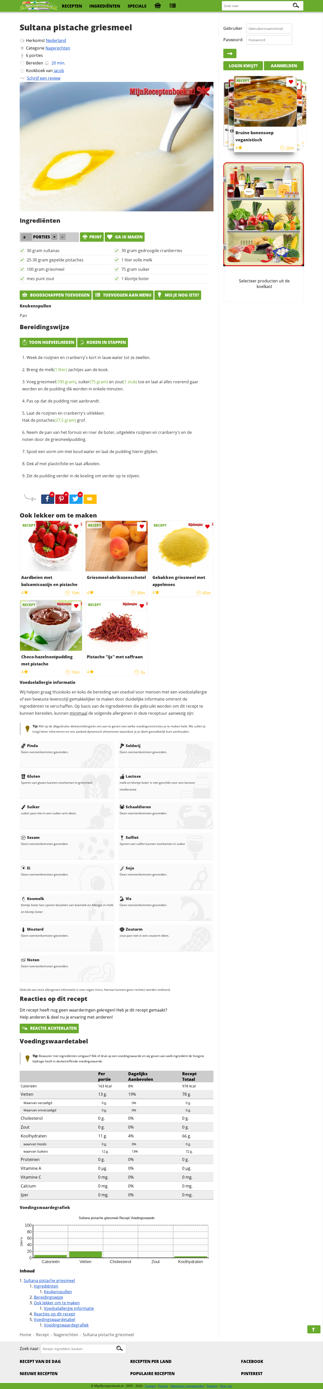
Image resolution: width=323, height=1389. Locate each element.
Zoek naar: (30, 1348)
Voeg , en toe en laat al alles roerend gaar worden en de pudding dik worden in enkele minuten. (110, 385)
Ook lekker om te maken (57, 1303)
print (95, 237)
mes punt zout (40, 278)
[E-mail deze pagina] (90, 499)
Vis (128, 898)
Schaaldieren (138, 806)
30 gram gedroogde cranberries (151, 250)
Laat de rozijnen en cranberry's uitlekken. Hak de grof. (63, 416)
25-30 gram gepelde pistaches (55, 260)
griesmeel (56, 382)
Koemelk (35, 898)
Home (25, 1334)
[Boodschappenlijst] (158, 6)
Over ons (226, 1386)
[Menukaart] (172, 6)
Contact (150, 1386)
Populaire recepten (152, 1373)
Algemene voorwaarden (187, 1386)
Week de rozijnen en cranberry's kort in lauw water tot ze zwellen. (88, 357)
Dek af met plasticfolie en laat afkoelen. (63, 463)
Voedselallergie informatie (69, 1308)
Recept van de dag (40, 1361)
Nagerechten (57, 48)
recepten (72, 6)
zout (126, 382)
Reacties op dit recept (54, 1314)
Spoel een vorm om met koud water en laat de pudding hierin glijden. (92, 451)
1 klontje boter (135, 278)
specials (137, 6)
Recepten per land (151, 1361)
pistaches (56, 420)
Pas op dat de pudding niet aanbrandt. (63, 401)
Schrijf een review (43, 78)
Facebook (252, 1361)
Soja (130, 867)
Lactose (133, 776)
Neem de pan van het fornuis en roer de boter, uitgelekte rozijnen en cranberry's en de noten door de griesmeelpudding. (107, 436)
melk (56, 369)
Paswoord (233, 39)
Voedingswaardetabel (54, 1319)
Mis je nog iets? (181, 295)
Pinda (32, 745)
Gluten (33, 776)
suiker (93, 382)
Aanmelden (284, 66)
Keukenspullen (58, 1291)
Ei (28, 867)
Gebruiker (233, 28)
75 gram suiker (135, 269)
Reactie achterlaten (53, 1028)
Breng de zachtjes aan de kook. (67, 369)
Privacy (163, 1386)
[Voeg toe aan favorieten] (76, 526)
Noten (33, 959)
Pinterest (251, 1373)
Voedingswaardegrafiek (66, 1325)
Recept (42, 1334)
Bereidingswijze (48, 1297)
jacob (59, 70)
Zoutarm (134, 929)
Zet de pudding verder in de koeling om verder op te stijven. (83, 476)
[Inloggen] (229, 53)
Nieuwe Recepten (39, 1373)
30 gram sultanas (43, 250)
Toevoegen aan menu (126, 295)
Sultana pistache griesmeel (49, 1280)
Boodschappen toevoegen (59, 295)
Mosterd (35, 929)
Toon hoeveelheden (51, 342)
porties (36, 55)
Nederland (56, 40)
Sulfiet (132, 837)
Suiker (33, 806)
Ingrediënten (46, 1286)
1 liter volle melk (136, 260)
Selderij (133, 745)
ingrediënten (104, 6)
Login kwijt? (243, 66)
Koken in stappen (106, 342)
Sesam (33, 837)
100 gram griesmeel (45, 269)
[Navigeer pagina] (313, 1329)
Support (212, 1386)
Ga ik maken (128, 237)
